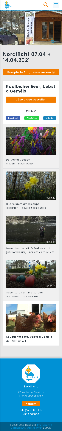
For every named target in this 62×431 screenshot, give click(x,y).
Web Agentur (34, 427)
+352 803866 (31, 414)
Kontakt (31, 403)
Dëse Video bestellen (30, 99)
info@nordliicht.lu (31, 410)
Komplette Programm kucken (29, 72)
